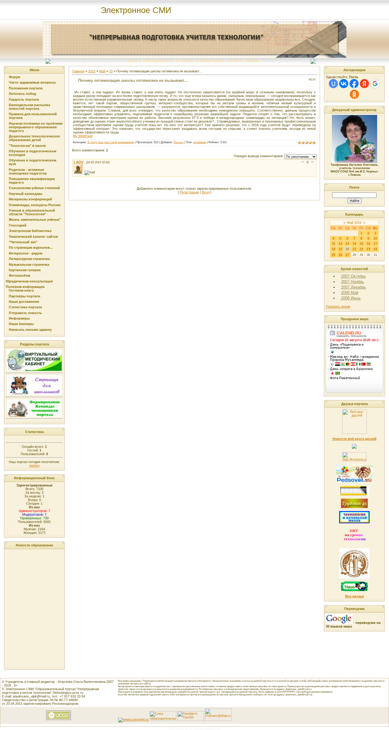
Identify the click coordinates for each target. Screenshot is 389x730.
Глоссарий (17, 225)
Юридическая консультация (29, 281)
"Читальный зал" (23, 242)
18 (333, 249)
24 (375, 249)
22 (361, 249)
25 (333, 255)
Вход (205, 192)
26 (340, 255)
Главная (134, 60)
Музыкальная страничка (29, 264)
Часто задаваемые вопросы (32, 82)
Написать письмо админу (30, 329)
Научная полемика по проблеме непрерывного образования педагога (36, 127)
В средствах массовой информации (111, 142)
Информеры (19, 318)
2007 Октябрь (353, 276)
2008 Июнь (351, 298)
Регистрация (189, 192)
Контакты (235, 60)
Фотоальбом (19, 275)
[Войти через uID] (333, 83)
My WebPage (83, 136)
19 (340, 249)
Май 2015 (354, 222)
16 (368, 243)
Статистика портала (25, 307)
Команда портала (158, 60)
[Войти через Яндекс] (364, 83)
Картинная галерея (24, 270)
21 (354, 249)
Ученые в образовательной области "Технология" (32, 212)
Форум (14, 77)
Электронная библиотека (30, 231)
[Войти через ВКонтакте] (343, 83)
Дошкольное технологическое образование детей (34, 138)
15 (361, 243)
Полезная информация (25, 287)
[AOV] (78, 172)
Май (102, 71)
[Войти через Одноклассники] (354, 94)
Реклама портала (210, 60)
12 (340, 243)
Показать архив (338, 306)
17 (375, 243)
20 (111, 71)
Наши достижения (24, 301)
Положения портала (26, 88)
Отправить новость (25, 313)
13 (347, 243)
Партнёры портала (24, 296)
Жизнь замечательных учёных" (35, 219)
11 (333, 243)
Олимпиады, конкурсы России (34, 205)
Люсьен (179, 142)
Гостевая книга (21, 290)
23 (368, 249)
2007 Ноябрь (352, 281)
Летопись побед (22, 93)
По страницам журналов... (31, 247)
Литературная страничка (29, 259)
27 (347, 255)
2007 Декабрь (353, 287)
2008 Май (349, 292)
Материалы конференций (30, 199)
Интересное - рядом (25, 253)
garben (34, 465)
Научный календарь (26, 193)
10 (375, 238)
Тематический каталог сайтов (33, 236)
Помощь (253, 60)
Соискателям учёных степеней (34, 188)
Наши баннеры (21, 324)
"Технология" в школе (27, 145)
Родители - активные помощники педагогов (28, 171)
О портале (184, 60)
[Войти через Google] (375, 83)
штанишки (199, 142)
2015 (91, 71)
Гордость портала (24, 99)
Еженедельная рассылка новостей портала (29, 106)
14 (354, 243)
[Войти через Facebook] (354, 83)
